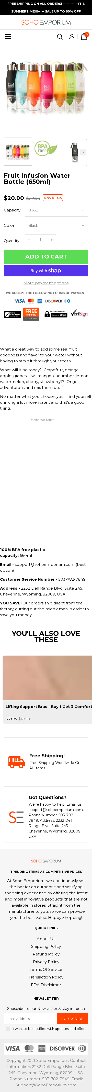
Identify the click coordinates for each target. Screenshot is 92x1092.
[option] (46, 85)
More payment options (46, 282)
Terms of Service (46, 969)
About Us (46, 938)
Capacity (12, 210)
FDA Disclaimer (46, 984)
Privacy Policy (46, 961)
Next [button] (83, 152)
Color (9, 225)
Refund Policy (46, 954)
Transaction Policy (46, 977)
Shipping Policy (46, 946)
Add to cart (46, 256)
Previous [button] (9, 152)
